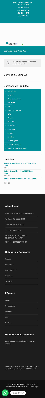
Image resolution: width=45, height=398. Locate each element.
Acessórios (12, 91)
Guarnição (11, 103)
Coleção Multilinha (14, 99)
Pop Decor (11, 122)
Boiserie (10, 95)
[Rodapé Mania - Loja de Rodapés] (22, 31)
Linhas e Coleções (14, 110)
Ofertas (10, 118)
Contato (8, 323)
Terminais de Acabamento (17, 148)
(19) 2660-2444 (23, 5)
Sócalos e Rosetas (14, 144)
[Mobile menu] (42, 28)
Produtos (8, 312)
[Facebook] (21, 20)
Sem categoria (13, 141)
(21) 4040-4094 (23, 10)
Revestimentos (13, 125)
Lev (9, 106)
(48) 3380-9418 (23, 16)
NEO (9, 114)
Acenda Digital (34, 387)
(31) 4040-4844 (23, 13)
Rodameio (11, 129)
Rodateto (11, 137)
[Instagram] (24, 20)
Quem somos (10, 306)
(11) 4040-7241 (23, 7)
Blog (7, 317)
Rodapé (10, 133)
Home (7, 300)
